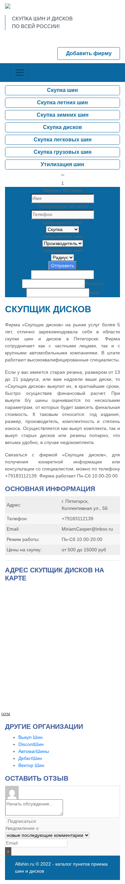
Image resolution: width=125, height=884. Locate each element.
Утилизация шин (62, 164)
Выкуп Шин (30, 737)
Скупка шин (62, 90)
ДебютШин (30, 758)
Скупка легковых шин (63, 139)
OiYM (5, 714)
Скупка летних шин (62, 102)
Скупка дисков (62, 127)
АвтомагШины (33, 751)
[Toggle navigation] (19, 72)
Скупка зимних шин (63, 115)
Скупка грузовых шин (63, 152)
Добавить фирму (89, 53)
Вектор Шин (31, 765)
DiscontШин (31, 744)
